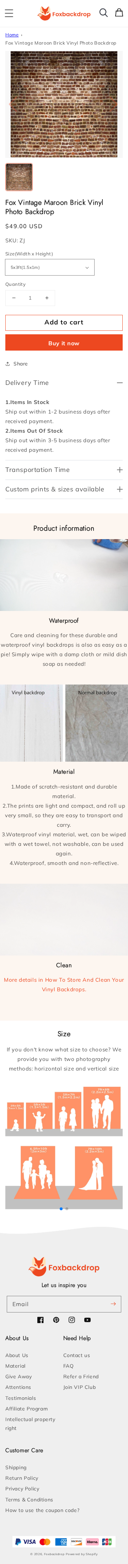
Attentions (18, 1387)
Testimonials (20, 1398)
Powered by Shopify (82, 1554)
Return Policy (21, 1478)
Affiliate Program (26, 1409)
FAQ (68, 1366)
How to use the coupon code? (42, 1510)
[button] (9, 13)
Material (15, 1366)
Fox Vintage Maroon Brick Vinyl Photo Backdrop (61, 43)
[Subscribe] (113, 1304)
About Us (16, 1355)
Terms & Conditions (29, 1499)
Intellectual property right (30, 1423)
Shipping (16, 1467)
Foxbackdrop (54, 1554)
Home (11, 34)
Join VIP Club (79, 1387)
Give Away (18, 1376)
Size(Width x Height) (29, 253)
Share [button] (21, 363)
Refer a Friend (81, 1376)
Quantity (15, 284)
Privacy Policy (22, 1488)
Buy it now (64, 343)
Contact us (76, 1355)
